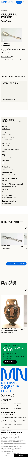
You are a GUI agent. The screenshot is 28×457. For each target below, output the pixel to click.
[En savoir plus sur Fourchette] (12, 239)
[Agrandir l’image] (2, 49)
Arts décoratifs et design (8, 175)
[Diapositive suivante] (25, 228)
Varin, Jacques (6, 129)
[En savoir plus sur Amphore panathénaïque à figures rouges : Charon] (12, 311)
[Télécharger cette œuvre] (6, 49)
